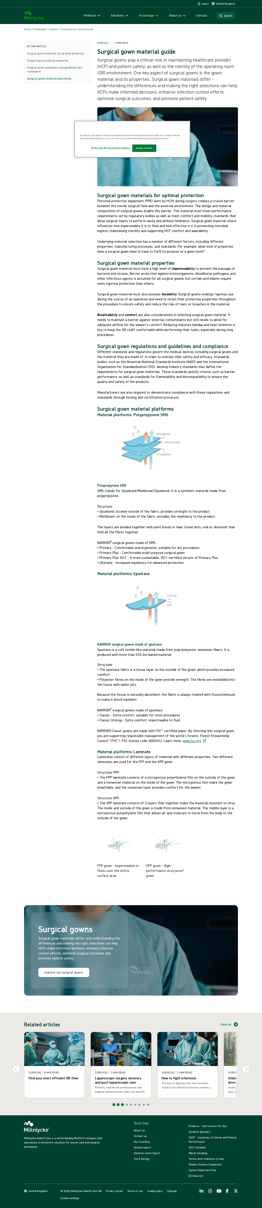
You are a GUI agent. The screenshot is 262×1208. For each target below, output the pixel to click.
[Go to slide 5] (131, 1104)
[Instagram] (210, 1191)
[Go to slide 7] (139, 1104)
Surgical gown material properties (48, 60)
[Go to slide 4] (126, 1104)
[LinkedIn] (201, 1191)
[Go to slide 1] (113, 1104)
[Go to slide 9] (148, 1104)
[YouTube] (219, 1191)
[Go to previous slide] (16, 1069)
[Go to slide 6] (135, 1104)
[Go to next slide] (245, 1069)
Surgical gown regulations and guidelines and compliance (54, 69)
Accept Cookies (144, 148)
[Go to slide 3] (122, 1104)
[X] (236, 1191)
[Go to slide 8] (143, 1104)
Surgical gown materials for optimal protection (55, 53)
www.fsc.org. (192, 740)
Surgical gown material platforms (49, 78)
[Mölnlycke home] (34, 16)
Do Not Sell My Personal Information (110, 148)
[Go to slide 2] (118, 1104)
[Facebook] (227, 1191)
